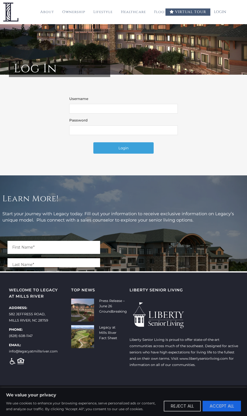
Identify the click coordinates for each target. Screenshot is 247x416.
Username (78, 98)
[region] (123, 402)
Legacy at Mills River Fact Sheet (108, 332)
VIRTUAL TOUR (190, 11)
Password (78, 120)
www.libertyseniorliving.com (203, 358)
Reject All (182, 406)
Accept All (222, 406)
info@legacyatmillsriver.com (33, 351)
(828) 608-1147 (21, 336)
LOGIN (220, 11)
